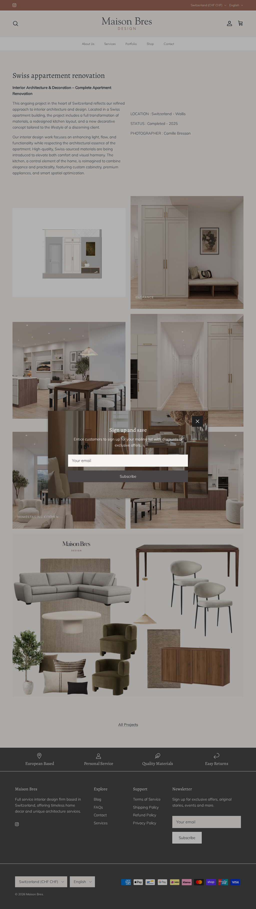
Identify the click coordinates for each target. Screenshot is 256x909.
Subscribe (128, 476)
